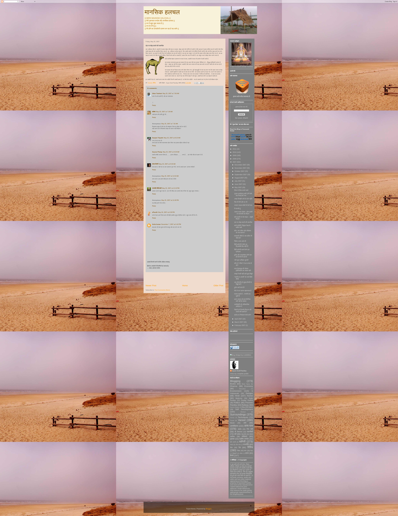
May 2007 (238, 187)
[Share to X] (199, 83)
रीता (231, 447)
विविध (154, 83)
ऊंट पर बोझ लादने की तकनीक (243, 222)
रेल (240, 447)
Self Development (244, 409)
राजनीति (246, 444)
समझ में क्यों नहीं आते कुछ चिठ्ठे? (243, 274)
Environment (235, 391)
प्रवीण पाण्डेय (244, 439)
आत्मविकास (234, 426)
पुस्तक (232, 439)
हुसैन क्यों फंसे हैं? (239, 287)
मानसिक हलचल (162, 12)
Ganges (249, 393)
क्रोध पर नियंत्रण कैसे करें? (242, 315)
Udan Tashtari (157, 93)
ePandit (155, 212)
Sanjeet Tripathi (157, 138)
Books (233, 384)
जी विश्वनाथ (238, 432)
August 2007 (239, 178)
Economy (248, 386)
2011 (235, 149)
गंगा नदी (250, 429)
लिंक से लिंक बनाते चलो (241, 190)
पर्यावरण (244, 436)
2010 (235, 152)
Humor (250, 396)
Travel (232, 420)
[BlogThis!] (197, 83)
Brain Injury (246, 384)
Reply (154, 105)
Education (242, 389)
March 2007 (239, 322)
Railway (245, 405)
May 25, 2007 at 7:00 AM (171, 93)
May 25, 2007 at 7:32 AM (169, 123)
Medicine (239, 398)
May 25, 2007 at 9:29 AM (171, 152)
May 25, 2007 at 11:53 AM (170, 176)
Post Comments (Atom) (162, 290)
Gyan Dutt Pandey (239, 371)
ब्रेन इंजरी (233, 442)
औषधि (239, 429)
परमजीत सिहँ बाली (156, 188)
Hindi (237, 396)
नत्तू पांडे (243, 434)
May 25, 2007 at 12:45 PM (170, 200)
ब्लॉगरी (242, 441)
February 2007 (240, 325)
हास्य (247, 453)
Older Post (218, 285)
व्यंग (245, 451)
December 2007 (241, 165)
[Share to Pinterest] (203, 83)
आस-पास (248, 425)
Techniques (243, 417)
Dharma (233, 386)
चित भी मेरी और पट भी (240, 202)
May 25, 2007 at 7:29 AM (164, 111)
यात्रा (231, 444)
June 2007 (239, 184)
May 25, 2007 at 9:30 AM (167, 164)
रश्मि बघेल (238, 444)
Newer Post (151, 285)
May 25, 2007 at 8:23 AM (172, 138)
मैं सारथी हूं (237, 208)
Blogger (208, 509)
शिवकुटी (234, 453)
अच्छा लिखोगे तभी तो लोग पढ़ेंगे (243, 199)
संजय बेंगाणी (155, 164)
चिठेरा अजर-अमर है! (240, 241)
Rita (243, 407)
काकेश (153, 111)
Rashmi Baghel (234, 407)
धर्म (235, 434)
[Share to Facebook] (201, 83)
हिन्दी (232, 455)
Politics (237, 402)
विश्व (238, 451)
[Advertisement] (184, 278)
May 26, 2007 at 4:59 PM (166, 212)
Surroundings (238, 414)
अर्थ (244, 423)
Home (185, 285)
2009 (235, 155)
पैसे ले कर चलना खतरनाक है (242, 291)
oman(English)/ (238, 135)
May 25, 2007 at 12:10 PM (170, 188)
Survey (232, 417)
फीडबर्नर (245, 118)
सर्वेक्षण (241, 453)
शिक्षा (251, 451)
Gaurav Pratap (157, 152)
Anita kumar (156, 224)
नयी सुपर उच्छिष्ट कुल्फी (241, 260)
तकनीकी (250, 432)
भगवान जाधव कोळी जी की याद (243, 205)
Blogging (235, 381)
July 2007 (238, 181)
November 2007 (241, 168)
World (232, 423)
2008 (235, 159)
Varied (150, 83)
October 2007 (240, 171)
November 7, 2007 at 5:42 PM (171, 224)
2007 (235, 162)
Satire (251, 407)
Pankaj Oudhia (247, 400)
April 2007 (239, 319)
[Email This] (195, 83)
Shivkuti (243, 412)
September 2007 (241, 174)
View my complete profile (239, 374)
